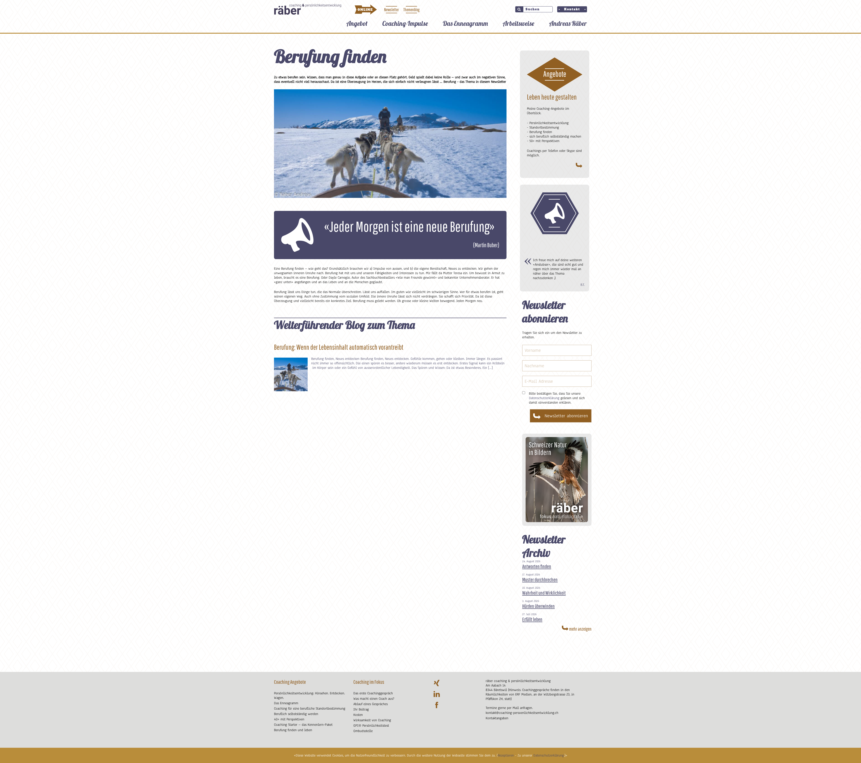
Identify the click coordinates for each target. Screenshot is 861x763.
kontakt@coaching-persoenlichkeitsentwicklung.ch (522, 713)
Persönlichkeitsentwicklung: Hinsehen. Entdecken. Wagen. (309, 695)
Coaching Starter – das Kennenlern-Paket (303, 724)
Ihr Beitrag (361, 709)
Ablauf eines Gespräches (370, 704)
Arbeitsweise (518, 23)
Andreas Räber (568, 23)
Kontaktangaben (497, 718)
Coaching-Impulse (405, 23)
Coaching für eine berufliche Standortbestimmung (309, 708)
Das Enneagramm (465, 23)
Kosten (358, 715)
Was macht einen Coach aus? (373, 698)
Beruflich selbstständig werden (296, 714)
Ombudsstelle (363, 731)
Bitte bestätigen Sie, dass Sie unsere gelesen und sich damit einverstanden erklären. (557, 398)
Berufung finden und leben (293, 730)
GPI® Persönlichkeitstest (371, 725)
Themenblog (411, 9)
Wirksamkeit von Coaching (372, 720)
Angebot (356, 23)
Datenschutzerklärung (548, 755)
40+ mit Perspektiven (289, 719)
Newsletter (391, 9)
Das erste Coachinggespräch (373, 693)
